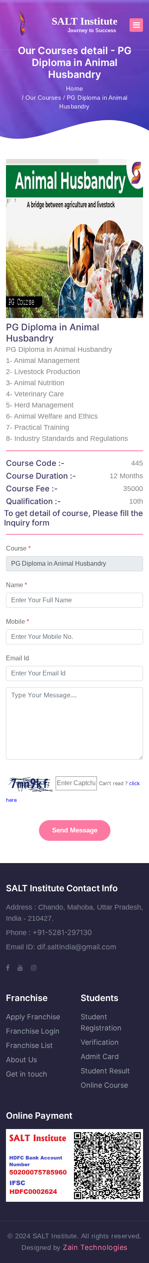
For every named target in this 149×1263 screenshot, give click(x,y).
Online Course (104, 1085)
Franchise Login (33, 1031)
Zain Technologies (95, 1247)
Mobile (17, 621)
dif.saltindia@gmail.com (76, 947)
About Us (21, 1059)
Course (18, 548)
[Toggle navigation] (136, 25)
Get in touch (26, 1074)
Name (16, 585)
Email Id (17, 658)
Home (74, 88)
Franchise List (29, 1045)
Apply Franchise (33, 1017)
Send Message (74, 830)
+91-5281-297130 (62, 932)
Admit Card (100, 1056)
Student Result (105, 1071)
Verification (100, 1042)
